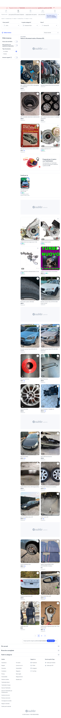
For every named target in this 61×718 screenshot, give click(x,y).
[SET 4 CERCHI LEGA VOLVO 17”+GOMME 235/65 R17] (50, 107)
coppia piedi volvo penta (31, 14)
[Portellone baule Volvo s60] (30, 585)
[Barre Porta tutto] (50, 368)
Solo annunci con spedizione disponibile (8, 45)
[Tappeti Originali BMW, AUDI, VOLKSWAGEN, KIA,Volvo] (50, 554)
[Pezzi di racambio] (30, 446)
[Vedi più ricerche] (58, 14)
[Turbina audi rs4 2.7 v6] (50, 138)
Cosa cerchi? (6, 22)
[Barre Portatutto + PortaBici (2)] (50, 398)
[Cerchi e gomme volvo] (30, 554)
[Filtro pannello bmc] (30, 368)
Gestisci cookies (5, 679)
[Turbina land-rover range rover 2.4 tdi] (30, 231)
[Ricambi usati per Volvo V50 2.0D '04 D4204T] (30, 338)
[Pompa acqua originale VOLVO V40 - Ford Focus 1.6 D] (50, 616)
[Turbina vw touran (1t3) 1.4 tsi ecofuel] (50, 260)
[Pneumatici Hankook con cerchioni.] (50, 476)
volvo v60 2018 (41, 14)
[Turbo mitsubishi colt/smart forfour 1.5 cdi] (30, 260)
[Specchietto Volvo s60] (50, 585)
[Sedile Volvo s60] (30, 616)
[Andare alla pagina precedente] (35, 635)
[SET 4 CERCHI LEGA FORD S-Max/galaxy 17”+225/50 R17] (30, 75)
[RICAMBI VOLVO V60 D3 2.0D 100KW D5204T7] (25, 186)
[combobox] (11, 25)
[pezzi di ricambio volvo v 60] (30, 506)
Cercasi (5, 53)
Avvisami (51, 640)
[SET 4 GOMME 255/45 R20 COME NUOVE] (30, 107)
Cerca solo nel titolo (7, 41)
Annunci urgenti (6, 57)
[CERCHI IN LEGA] (30, 398)
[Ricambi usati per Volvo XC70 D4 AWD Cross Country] (50, 291)
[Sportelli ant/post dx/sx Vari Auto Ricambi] (50, 75)
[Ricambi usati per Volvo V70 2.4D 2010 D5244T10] (50, 338)
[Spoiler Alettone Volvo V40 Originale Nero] (30, 476)
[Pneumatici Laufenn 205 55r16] (30, 291)
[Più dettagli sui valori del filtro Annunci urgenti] (11, 57)
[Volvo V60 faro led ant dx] (50, 446)
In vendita (5, 51)
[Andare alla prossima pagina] (45, 635)
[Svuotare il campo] (18, 25)
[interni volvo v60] (50, 506)
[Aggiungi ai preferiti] (38, 62)
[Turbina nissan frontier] (50, 231)
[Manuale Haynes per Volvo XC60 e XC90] (30, 138)
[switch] (16, 41)
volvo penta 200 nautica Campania (16, 14)
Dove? (42, 22)
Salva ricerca (7, 32)
